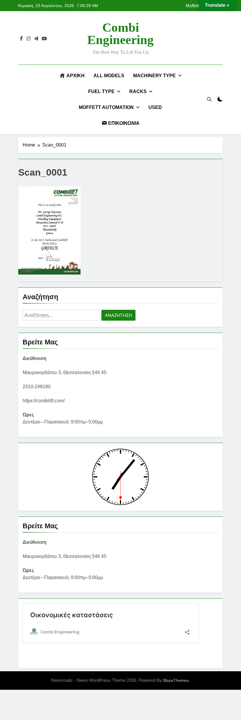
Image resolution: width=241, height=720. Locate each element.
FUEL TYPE (101, 91)
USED (155, 107)
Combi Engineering (120, 34)
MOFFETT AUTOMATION (106, 107)
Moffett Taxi (197, 5)
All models (108, 75)
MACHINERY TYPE (154, 75)
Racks (138, 91)
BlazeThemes (176, 680)
